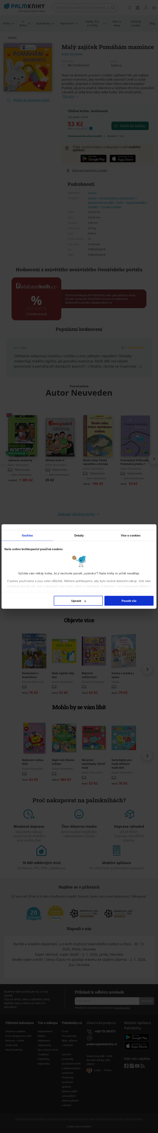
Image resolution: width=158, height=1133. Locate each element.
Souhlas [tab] (27, 535)
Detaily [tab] (79, 535)
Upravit (76, 600)
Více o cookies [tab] (130, 535)
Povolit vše (129, 600)
